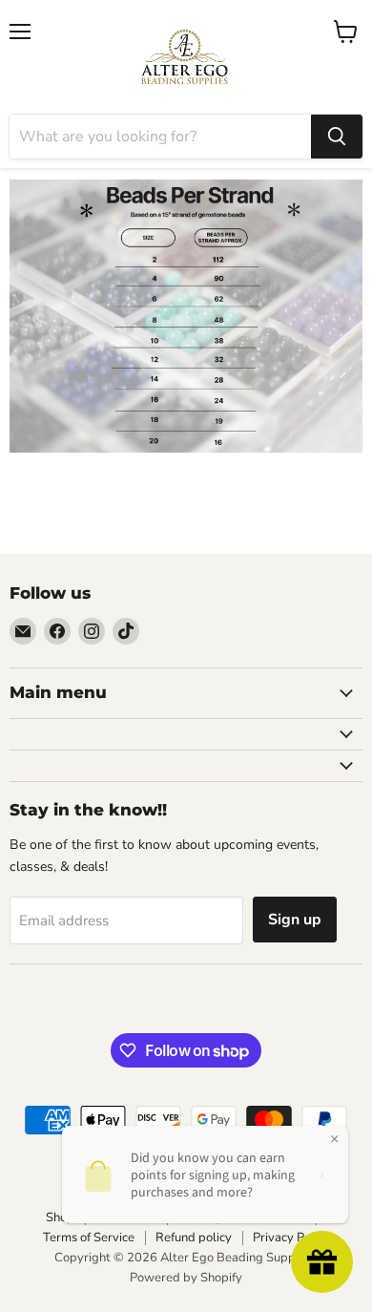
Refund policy (193, 1237)
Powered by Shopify (186, 1277)
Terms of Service (88, 1237)
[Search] (336, 137)
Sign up (294, 919)
